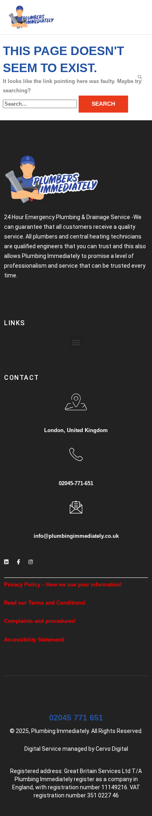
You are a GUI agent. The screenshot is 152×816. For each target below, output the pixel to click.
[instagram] (30, 559)
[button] (76, 342)
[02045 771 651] (76, 693)
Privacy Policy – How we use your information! (63, 585)
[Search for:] (41, 104)
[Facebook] (18, 559)
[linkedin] (6, 559)
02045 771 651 (76, 717)
